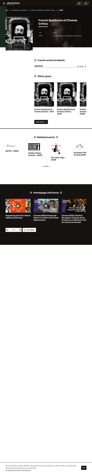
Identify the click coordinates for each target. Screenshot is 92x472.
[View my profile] (86, 4)
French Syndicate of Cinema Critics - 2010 (66, 111)
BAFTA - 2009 (12, 151)
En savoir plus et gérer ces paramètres (18, 470)
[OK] (83, 468)
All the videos (29, 230)
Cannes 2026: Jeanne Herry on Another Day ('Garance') (73, 217)
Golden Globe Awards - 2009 (35, 154)
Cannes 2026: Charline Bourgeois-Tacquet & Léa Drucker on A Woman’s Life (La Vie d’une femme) (48, 218)
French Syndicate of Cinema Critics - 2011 (44, 110)
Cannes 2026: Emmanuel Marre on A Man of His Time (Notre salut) (20, 217)
